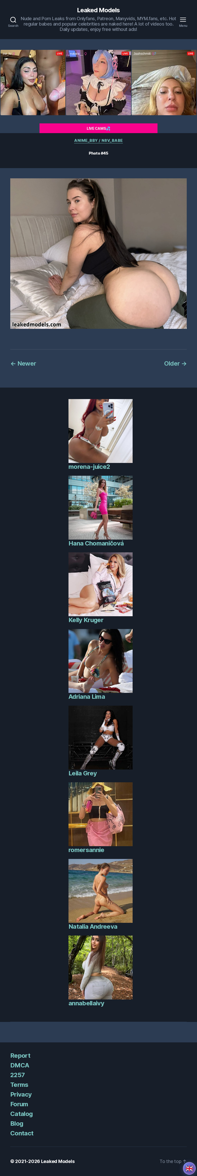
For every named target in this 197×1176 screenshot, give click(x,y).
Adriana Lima (86, 696)
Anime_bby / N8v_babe (98, 140)
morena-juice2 (89, 466)
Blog (16, 1123)
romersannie (86, 850)
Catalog (21, 1113)
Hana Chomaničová (96, 543)
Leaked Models (98, 10)
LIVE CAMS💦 (98, 128)
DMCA (19, 1065)
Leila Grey (82, 773)
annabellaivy (86, 1003)
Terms (19, 1084)
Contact (21, 1133)
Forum (19, 1104)
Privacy (21, 1094)
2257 (17, 1075)
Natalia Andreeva (92, 926)
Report (20, 1055)
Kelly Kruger (85, 620)
